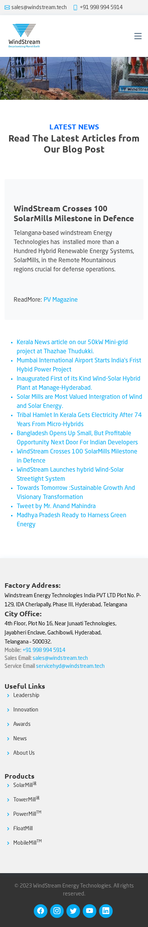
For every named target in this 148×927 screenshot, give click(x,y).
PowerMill (27, 814)
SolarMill (25, 785)
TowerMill (26, 800)
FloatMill (23, 828)
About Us (24, 753)
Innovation (25, 710)
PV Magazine (61, 300)
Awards (22, 724)
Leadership (26, 695)
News (20, 738)
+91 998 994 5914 (101, 7)
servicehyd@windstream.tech (70, 666)
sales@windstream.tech (39, 7)
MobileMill (27, 843)
